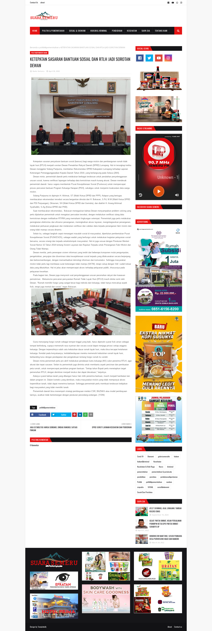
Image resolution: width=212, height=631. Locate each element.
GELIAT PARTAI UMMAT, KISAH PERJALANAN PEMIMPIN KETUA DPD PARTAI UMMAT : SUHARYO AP (165, 523)
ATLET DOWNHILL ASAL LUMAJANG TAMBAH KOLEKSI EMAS (165, 510)
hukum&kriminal (143, 461)
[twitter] (149, 58)
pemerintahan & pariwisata (162, 471)
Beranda (34, 47)
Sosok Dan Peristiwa (144, 492)
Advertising (142, 221)
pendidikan (141, 477)
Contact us (178, 626)
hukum (176, 456)
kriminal (170, 466)
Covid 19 (140, 456)
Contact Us (34, 2)
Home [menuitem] (34, 30)
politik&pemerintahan (49, 47)
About (170, 626)
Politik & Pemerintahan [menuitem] (53, 30)
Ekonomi (151, 456)
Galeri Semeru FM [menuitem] (40, 38)
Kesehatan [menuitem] (132, 30)
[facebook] (168, 2)
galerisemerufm (164, 456)
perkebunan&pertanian (169, 477)
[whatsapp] (177, 2)
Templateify (42, 626)
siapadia (140, 487)
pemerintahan (142, 471)
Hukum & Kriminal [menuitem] (98, 30)
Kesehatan (157, 461)
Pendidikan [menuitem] (117, 30)
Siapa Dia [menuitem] (146, 30)
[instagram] (181, 2)
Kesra (161, 466)
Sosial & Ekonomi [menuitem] (77, 30)
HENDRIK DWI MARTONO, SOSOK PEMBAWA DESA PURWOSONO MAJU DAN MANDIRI (165, 537)
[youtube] (173, 2)
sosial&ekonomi (163, 487)
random (169, 482)
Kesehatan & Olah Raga (146, 466)
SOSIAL (150, 487)
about (42, 2)
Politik (139, 482)
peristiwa (153, 477)
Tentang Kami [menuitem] (161, 30)
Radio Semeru (38, 71)
